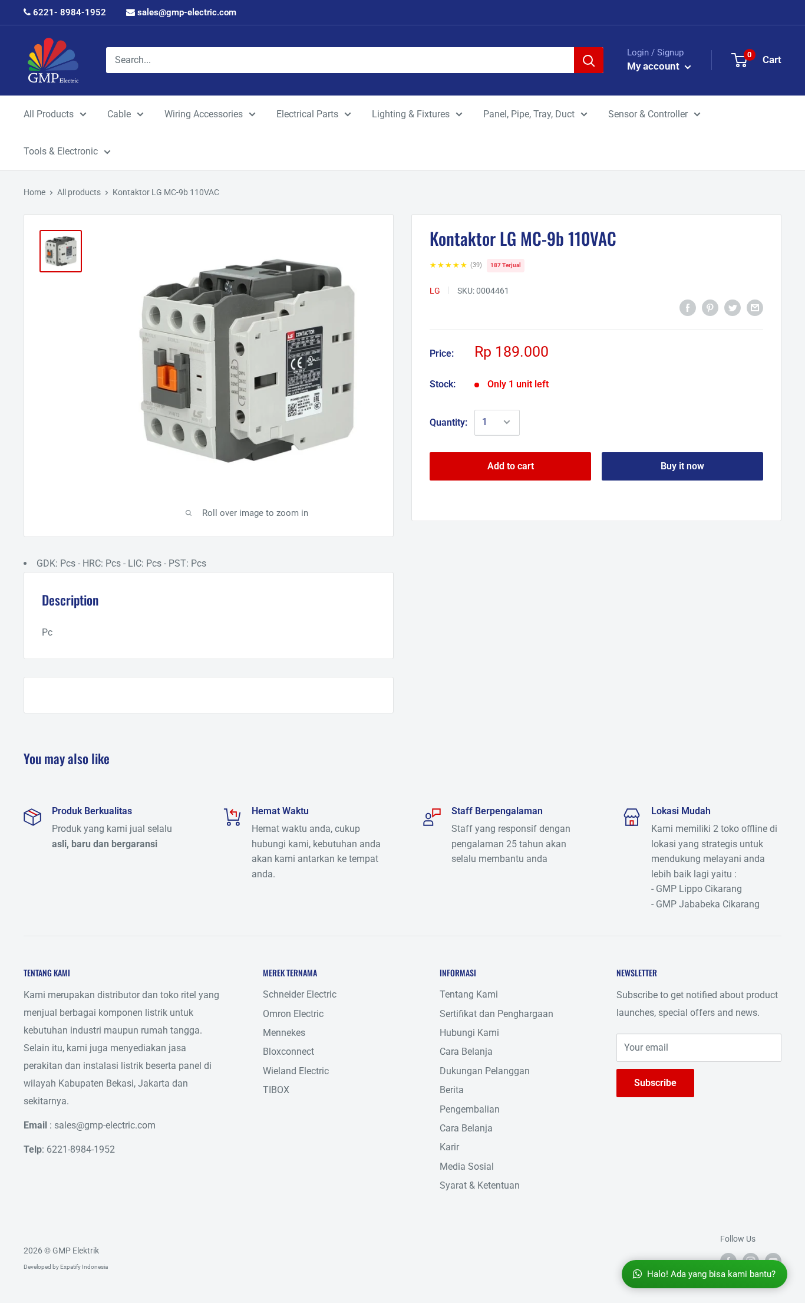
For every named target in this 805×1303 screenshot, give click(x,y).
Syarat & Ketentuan (480, 1185)
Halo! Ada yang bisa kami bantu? (711, 1274)
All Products (49, 114)
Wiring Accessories (203, 114)
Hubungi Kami (469, 1032)
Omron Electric (293, 1013)
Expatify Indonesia (84, 1266)
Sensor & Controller (648, 114)
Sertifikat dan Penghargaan (496, 1013)
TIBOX (276, 1089)
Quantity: (448, 421)
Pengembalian (470, 1109)
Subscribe (655, 1082)
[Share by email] (755, 308)
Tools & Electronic (61, 151)
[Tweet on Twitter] (732, 308)
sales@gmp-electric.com (185, 12)
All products (79, 192)
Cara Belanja (466, 1051)
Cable (119, 114)
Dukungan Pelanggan (485, 1071)
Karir (449, 1147)
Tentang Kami (469, 994)
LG (435, 290)
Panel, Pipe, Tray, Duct (529, 114)
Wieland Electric (296, 1071)
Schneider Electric (299, 994)
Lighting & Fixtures (411, 114)
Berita (452, 1089)
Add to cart (510, 465)
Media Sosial (467, 1166)
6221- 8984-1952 (68, 12)
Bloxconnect (288, 1051)
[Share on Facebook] (687, 308)
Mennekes (284, 1032)
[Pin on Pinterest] (710, 308)
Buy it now (682, 465)
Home (34, 192)
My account (654, 66)
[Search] (588, 60)
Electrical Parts (307, 114)
